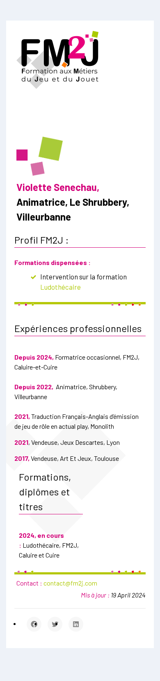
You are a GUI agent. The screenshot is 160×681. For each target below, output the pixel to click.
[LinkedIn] (76, 624)
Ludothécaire (60, 287)
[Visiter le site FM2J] (57, 59)
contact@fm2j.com (70, 583)
